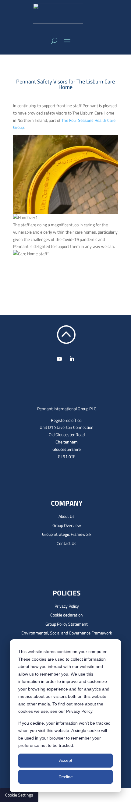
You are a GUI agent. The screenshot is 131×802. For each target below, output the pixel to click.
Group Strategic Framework (66, 534)
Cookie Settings (19, 795)
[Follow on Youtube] (59, 359)
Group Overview (66, 525)
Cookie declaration (66, 615)
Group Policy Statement (66, 624)
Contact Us (66, 543)
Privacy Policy (67, 606)
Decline (65, 776)
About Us (66, 516)
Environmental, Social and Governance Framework (66, 633)
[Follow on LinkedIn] (71, 359)
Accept (65, 760)
